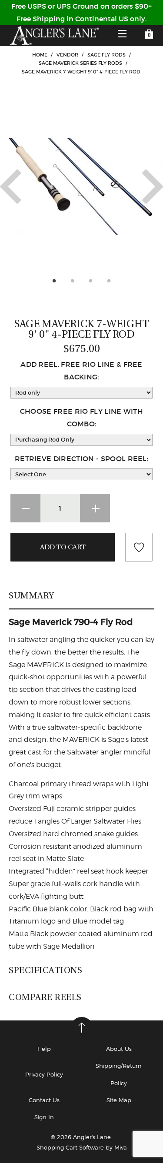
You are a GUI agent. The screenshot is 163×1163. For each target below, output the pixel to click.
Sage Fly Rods (106, 55)
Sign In (44, 1116)
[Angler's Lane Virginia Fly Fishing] (54, 35)
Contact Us (44, 1100)
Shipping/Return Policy (119, 1074)
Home (39, 55)
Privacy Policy (44, 1074)
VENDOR (67, 55)
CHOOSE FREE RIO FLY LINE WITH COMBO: (81, 417)
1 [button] (54, 280)
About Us (119, 1048)
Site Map (118, 1100)
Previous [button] (10, 186)
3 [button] (91, 280)
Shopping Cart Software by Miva (82, 1147)
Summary (31, 595)
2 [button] (73, 280)
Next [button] (152, 186)
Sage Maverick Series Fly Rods (80, 63)
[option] (81, 186)
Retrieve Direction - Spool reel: (81, 458)
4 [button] (109, 280)
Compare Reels (45, 997)
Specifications (45, 970)
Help (44, 1048)
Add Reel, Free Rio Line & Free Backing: (81, 370)
